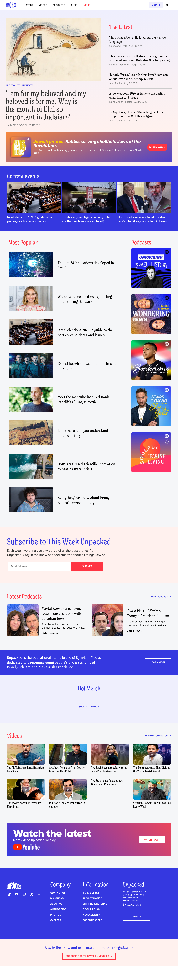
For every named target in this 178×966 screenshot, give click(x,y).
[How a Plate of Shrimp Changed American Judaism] (107, 620)
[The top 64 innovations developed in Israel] (31, 264)
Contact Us (57, 892)
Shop (74, 5)
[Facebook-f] (39, 894)
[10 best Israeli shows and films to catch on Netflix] (31, 365)
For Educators (92, 920)
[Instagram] (24, 894)
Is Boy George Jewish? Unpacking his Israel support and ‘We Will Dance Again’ (136, 114)
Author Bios (58, 909)
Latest (28, 5)
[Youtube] (16, 894)
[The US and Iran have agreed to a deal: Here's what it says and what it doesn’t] (144, 197)
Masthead (57, 898)
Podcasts (59, 5)
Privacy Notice (92, 898)
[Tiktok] (9, 894)
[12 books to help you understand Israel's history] (31, 432)
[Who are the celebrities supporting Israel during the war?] (31, 298)
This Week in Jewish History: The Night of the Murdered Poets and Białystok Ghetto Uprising (139, 58)
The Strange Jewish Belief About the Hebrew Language (138, 39)
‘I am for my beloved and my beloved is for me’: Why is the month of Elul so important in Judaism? (46, 105)
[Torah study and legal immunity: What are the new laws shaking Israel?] (89, 197)
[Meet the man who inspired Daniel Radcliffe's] (31, 399)
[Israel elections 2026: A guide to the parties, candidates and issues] (34, 197)
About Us (56, 903)
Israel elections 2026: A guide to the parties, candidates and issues (137, 95)
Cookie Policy (92, 909)
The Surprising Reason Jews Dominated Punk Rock (107, 782)
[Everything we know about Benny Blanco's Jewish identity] (31, 499)
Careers (55, 920)
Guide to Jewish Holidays (19, 85)
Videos (43, 5)
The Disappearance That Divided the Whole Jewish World (151, 769)
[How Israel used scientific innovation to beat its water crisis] (31, 466)
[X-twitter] (31, 894)
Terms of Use (91, 892)
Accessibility (91, 914)
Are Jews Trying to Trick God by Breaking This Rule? (67, 769)
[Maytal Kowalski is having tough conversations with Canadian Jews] (23, 620)
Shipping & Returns (95, 903)
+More (86, 5)
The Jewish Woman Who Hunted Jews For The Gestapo (109, 769)
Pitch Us (55, 914)
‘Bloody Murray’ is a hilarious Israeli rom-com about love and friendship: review (139, 77)
